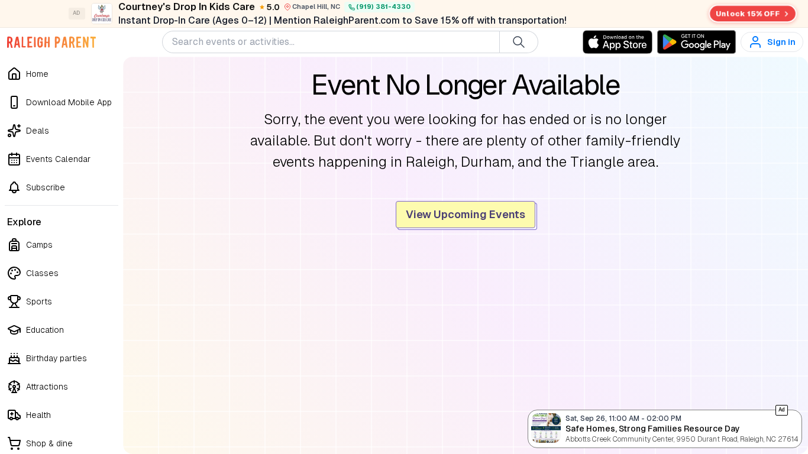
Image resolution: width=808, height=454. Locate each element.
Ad (781, 410)
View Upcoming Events (465, 214)
